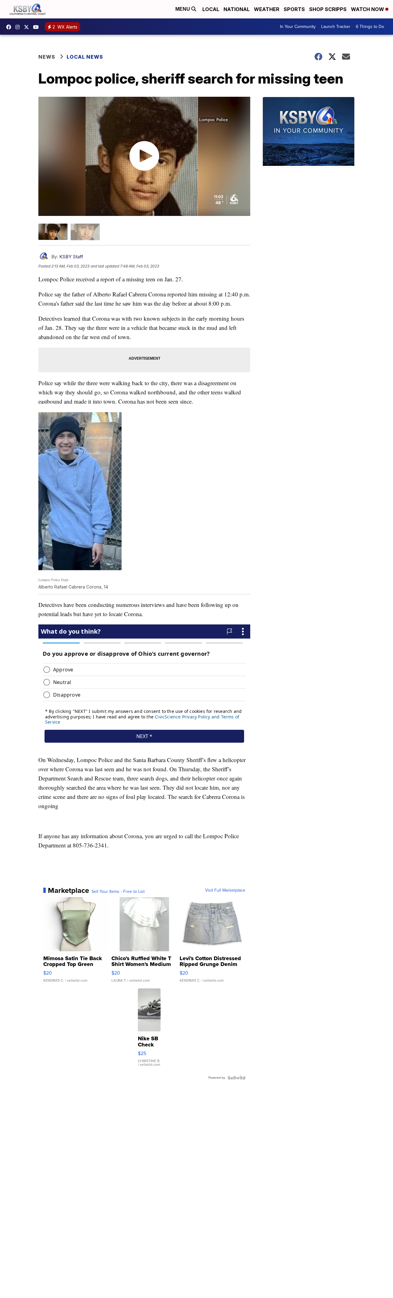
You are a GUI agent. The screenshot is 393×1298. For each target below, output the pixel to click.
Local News (85, 57)
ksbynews (10, 27)
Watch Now (368, 9)
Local (210, 9)
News (46, 57)
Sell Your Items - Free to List (118, 891)
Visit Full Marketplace (225, 890)
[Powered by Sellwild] (236, 1078)
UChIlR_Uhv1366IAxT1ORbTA (37, 27)
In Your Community (298, 26)
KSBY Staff (71, 257)
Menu (183, 9)
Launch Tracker (335, 26)
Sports (294, 9)
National (237, 9)
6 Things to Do (370, 26)
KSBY (28, 27)
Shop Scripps (328, 9)
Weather (266, 9)
